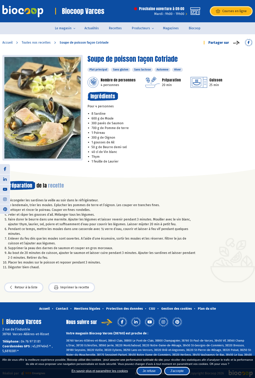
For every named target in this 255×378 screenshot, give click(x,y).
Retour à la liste (26, 287)
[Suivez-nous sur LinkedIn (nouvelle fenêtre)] (5, 179)
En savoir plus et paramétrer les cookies (100, 371)
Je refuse (149, 371)
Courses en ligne (234, 11)
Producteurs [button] (141, 28)
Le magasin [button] (63, 28)
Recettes (115, 28)
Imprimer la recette (74, 287)
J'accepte (177, 371)
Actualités (91, 28)
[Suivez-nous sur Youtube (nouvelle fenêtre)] (5, 189)
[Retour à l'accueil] (22, 11)
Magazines (171, 28)
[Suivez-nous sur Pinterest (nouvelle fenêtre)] (5, 209)
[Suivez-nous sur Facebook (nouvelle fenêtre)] (5, 169)
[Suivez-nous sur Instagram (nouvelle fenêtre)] (5, 199)
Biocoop (194, 28)
